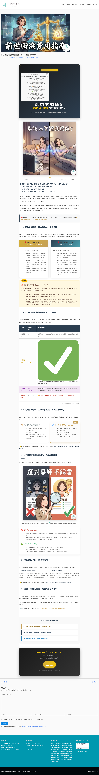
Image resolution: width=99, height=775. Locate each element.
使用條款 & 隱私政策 (93, 771)
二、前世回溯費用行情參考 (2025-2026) (36, 83)
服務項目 (74, 4)
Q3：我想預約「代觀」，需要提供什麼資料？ (35, 638)
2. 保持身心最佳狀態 (38, 95)
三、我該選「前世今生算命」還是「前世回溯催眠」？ (36, 85)
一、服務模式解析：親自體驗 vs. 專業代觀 (36, 78)
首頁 (63, 4)
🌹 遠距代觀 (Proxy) (37, 80)
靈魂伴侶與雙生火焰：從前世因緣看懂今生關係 (53, 608)
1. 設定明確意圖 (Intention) (38, 94)
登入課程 (82, 4)
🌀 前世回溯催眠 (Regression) (37, 87)
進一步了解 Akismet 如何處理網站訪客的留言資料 (34, 726)
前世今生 (8, 57)
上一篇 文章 (3, 682)
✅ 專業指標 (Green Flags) (37, 91)
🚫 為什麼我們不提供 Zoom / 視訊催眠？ (37, 82)
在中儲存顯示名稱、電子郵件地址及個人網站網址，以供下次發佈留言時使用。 (23, 719)
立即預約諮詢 (49, 666)
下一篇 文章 (95, 682)
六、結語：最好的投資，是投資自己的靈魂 (36, 97)
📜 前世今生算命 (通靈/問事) (37, 86)
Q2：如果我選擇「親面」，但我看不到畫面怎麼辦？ (37, 632)
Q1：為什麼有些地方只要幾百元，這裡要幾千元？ (37, 626)
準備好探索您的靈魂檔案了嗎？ (37, 99)
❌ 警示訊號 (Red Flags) (37, 90)
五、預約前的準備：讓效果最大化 (36, 93)
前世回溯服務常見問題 (37, 98)
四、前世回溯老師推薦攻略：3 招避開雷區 (36, 89)
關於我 (95, 4)
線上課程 (68, 4)
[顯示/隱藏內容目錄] (46, 74)
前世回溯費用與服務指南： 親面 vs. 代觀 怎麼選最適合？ (35, 76)
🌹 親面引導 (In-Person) (37, 79)
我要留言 (3, 57)
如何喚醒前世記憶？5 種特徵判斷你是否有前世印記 (58, 582)
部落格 (88, 4)
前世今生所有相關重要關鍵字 (18, 57)
